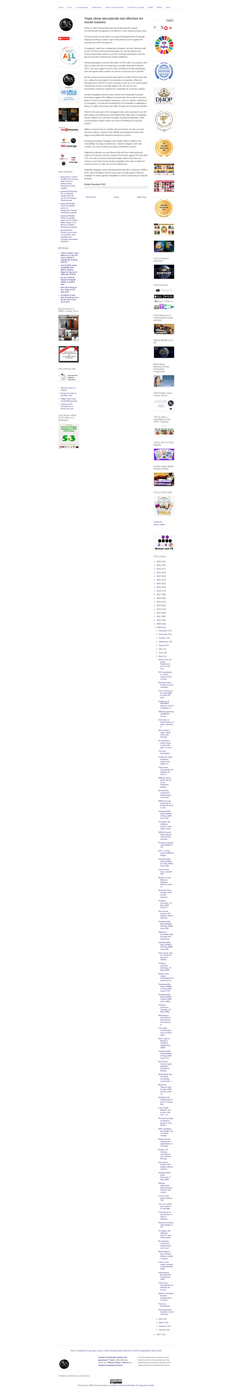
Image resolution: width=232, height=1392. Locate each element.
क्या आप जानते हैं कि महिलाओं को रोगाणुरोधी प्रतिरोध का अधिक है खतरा (68, 281)
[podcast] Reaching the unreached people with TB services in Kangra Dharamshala (69, 195)
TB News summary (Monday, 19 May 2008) (164, 966)
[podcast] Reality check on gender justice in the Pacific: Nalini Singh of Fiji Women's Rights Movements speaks (69, 221)
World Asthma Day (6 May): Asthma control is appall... (165, 1255)
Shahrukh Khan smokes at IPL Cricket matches (165, 893)
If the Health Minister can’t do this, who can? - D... (165, 1111)
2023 (159, 572)
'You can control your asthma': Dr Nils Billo (165, 1206)
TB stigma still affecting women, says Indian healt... (165, 825)
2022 (159, 576)
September (164, 642)
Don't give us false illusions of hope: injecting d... (166, 723)
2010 (159, 620)
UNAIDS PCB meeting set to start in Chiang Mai (165, 1100)
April (161, 1319)
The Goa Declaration (164, 752)
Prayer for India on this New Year (69, 394)
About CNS (156, 1351)
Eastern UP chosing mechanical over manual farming (164, 1154)
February (163, 1326)
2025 (159, 565)
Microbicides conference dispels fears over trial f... (164, 793)
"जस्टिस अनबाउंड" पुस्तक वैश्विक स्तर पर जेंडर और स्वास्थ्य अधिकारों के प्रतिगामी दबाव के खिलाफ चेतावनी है (69, 257)
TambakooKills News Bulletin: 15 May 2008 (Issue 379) (165, 987)
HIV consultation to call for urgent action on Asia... (165, 675)
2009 (159, 624)
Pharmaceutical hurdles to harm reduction (166, 685)
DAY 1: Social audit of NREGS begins (166, 853)
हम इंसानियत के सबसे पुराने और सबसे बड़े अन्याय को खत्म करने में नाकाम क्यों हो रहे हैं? (69, 298)
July (161, 649)
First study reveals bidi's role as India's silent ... (165, 1031)
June (161, 653)
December (163, 631)
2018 (159, 591)
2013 (159, 609)
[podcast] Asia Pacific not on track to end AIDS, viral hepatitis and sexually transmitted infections (69, 235)
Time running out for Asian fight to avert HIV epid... (165, 694)
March (162, 1322)
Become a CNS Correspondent (137, 1351)
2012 (159, 613)
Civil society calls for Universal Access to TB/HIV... (165, 956)
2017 (159, 594)
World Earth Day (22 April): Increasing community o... (165, 1077)
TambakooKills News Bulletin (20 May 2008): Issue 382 (165, 924)
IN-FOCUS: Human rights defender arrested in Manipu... (165, 1066)
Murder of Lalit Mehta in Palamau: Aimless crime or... (165, 882)
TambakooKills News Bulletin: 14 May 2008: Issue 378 (165, 1054)
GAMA (150, 7)
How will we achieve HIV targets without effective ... (165, 914)
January (162, 1330)
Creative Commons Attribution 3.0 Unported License (132, 1385)
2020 (159, 583)
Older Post (141, 197)
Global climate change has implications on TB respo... (165, 1142)
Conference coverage (135, 7)
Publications (97, 7)
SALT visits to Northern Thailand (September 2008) (164, 1043)
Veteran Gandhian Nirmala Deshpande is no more (166, 1296)
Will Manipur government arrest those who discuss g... (164, 1020)
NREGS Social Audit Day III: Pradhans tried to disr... (165, 804)
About (168, 7)
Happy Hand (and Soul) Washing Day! (69, 400)
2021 (159, 580)
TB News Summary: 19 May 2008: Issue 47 (165, 904)
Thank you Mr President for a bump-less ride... (68, 406)
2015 (159, 602)
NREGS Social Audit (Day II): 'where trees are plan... (165, 835)
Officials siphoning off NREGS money (166, 713)
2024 (159, 569)
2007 (159, 1334)
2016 (159, 598)
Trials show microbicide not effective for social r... (165, 770)
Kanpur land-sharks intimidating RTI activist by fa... (166, 977)
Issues (69, 7)
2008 (159, 627)
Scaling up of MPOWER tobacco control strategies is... (165, 704)
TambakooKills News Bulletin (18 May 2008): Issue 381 (165, 945)
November (163, 634)
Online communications (114, 7)
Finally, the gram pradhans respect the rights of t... (165, 760)
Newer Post (91, 197)
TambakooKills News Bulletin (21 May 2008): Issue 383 (165, 862)
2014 (159, 605)
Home (61, 7)
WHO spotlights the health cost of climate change (165, 1132)
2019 (159, 587)
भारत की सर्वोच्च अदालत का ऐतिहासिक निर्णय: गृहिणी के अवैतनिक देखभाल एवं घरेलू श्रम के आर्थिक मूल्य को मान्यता (69, 269)
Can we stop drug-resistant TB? (165, 871)
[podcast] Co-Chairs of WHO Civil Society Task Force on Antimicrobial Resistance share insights (69, 182)
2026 (159, 561)
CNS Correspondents (113, 1351)
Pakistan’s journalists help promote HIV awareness (165, 935)
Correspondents (82, 7)
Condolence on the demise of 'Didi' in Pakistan (165, 1215)
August (162, 645)
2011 (159, 616)
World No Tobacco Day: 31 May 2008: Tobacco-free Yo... (165, 1089)
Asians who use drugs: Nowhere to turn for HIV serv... (165, 664)
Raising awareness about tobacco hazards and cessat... (165, 1187)
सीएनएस (159, 7)
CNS (91, 1385)
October (162, 638)
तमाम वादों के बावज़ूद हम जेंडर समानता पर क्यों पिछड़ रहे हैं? (69, 289)
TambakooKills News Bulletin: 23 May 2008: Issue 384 (165, 814)
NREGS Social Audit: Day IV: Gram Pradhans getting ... (165, 782)
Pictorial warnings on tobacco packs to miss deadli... (165, 1121)
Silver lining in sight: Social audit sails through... (164, 733)
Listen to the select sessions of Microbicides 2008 (165, 1265)
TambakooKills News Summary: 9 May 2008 (164, 1176)
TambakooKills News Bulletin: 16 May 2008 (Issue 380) (165, 997)
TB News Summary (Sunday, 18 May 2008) (164, 1008)
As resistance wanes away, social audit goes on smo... (165, 743)
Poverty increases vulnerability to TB (165, 845)
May (161, 656)
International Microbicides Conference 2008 (164, 1275)
